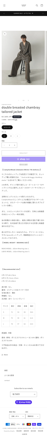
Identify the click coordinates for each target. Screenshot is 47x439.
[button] (4, 5)
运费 (16, 119)
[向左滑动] (18, 100)
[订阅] (34, 394)
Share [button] (6, 355)
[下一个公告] (43, 13)
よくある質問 (9, 375)
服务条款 (33, 431)
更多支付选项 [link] (23, 164)
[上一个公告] (4, 13)
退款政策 (26, 431)
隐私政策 (19, 431)
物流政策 (40, 431)
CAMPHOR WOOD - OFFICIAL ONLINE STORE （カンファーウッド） (25, 428)
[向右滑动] (28, 100)
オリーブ (8, 127)
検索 (6, 370)
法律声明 (24, 434)
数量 (3, 141)
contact (7, 380)
